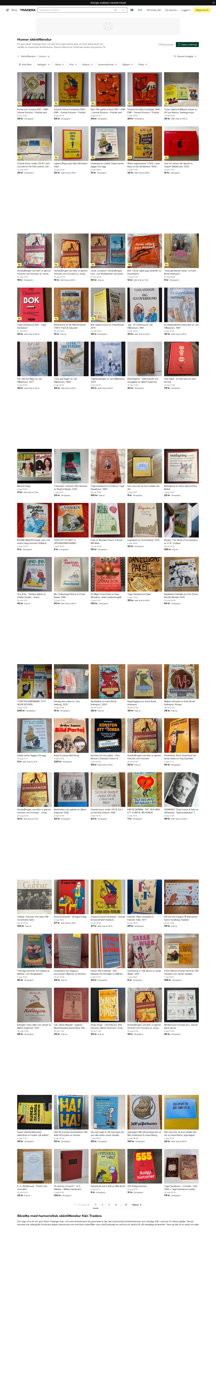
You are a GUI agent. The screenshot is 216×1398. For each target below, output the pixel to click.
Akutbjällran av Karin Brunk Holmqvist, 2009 (103, 703)
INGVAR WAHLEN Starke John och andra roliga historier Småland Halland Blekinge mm (33, 542)
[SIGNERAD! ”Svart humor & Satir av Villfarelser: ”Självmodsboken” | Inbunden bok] (181, 789)
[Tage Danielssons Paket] (144, 574)
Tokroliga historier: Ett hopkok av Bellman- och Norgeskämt (33, 972)
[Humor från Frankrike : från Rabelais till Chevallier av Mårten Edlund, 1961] (108, 951)
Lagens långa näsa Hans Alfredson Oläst (71, 165)
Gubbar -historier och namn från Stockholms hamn (33, 918)
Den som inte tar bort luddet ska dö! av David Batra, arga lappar (180, 1133)
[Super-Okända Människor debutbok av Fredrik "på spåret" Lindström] (34, 1112)
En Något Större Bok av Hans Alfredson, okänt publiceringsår (106, 595)
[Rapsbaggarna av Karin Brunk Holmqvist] (144, 681)
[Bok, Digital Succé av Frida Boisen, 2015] (108, 305)
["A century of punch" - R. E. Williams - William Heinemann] (71, 1166)
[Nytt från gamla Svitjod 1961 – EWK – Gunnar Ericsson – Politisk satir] (108, 89)
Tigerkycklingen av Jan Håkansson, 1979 (108, 380)
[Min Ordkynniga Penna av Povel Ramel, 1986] (71, 574)
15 (126, 1204)
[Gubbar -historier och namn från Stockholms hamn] (34, 897)
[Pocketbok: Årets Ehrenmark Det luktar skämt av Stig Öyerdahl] (181, 735)
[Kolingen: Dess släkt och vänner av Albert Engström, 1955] (34, 1005)
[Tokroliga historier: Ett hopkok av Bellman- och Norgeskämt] (34, 951)
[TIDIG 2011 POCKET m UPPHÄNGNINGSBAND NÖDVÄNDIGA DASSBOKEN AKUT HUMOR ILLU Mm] (71, 520)
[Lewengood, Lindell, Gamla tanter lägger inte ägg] (108, 143)
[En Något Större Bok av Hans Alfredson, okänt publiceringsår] (108, 574)
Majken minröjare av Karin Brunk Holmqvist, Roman (179, 703)
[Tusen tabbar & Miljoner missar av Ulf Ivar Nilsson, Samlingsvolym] (181, 89)
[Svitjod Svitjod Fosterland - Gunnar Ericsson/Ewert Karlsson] (108, 897)
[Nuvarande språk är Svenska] (131, 10)
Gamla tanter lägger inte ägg (31, 755)
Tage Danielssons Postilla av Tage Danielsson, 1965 (107, 487)
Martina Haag (23, 486)
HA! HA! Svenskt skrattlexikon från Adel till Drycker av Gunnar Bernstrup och (71, 1134)
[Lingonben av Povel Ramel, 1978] (144, 520)
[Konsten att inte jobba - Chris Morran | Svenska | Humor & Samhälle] (108, 735)
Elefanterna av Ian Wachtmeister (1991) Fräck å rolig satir (70, 326)
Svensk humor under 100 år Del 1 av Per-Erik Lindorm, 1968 (107, 811)
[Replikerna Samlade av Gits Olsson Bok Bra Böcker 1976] (181, 574)
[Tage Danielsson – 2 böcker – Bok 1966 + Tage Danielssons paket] (181, 1166)
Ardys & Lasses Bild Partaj (66, 755)
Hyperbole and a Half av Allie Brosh (108, 1186)
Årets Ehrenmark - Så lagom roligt (70, 916)
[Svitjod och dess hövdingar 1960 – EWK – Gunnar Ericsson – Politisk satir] (144, 89)
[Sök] (115, 9)
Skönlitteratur (28, 56)
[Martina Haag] (34, 466)
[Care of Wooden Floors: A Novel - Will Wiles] (108, 520)
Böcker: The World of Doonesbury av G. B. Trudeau (181, 541)
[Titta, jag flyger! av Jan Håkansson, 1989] (71, 359)
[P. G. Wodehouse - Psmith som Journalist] (34, 1166)
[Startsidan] (28, 10)
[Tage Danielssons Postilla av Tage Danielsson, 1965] (108, 466)
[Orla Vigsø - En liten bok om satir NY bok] (181, 359)
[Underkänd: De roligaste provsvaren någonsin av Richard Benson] (71, 951)
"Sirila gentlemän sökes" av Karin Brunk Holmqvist (180, 272)
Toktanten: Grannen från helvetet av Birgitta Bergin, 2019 (70, 487)
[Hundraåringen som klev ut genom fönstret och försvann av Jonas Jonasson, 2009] (144, 1005)
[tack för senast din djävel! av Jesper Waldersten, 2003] (181, 143)
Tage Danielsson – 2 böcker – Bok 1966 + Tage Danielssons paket (180, 1187)
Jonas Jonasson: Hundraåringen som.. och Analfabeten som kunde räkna (107, 272)
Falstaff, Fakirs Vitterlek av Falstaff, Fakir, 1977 (140, 918)
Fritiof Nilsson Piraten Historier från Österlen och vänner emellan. (181, 972)
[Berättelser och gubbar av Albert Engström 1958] (71, 789)
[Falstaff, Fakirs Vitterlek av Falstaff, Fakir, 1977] (144, 897)
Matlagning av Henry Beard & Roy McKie (180, 487)
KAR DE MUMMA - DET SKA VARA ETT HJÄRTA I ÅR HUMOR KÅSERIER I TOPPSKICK (143, 811)
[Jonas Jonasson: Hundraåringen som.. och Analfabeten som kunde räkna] (108, 251)
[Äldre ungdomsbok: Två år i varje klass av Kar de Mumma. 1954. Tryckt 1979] (144, 143)
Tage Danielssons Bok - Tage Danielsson (31, 326)
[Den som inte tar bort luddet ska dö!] (144, 466)
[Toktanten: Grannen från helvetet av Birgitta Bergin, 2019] (71, 466)
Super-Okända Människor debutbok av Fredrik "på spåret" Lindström (33, 1134)
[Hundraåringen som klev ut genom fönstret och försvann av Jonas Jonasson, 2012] (34, 251)
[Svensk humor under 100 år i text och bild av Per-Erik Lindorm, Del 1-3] (34, 143)
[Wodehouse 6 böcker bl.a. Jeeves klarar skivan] (181, 1005)
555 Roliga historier (137, 1186)
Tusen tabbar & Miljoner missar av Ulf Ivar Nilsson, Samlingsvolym (180, 111)
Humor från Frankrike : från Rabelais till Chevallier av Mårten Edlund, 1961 (107, 972)
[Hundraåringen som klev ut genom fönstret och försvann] (144, 735)
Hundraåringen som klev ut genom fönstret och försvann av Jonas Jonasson (70, 272)
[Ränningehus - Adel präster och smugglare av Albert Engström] (144, 359)
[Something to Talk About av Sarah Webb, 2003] (144, 951)
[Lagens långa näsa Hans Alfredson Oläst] (71, 143)
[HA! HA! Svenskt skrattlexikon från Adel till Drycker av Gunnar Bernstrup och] (71, 1112)
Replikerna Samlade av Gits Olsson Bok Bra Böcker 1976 (181, 595)
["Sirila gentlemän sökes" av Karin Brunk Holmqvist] (181, 251)
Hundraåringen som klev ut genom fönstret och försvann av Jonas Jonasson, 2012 (34, 272)
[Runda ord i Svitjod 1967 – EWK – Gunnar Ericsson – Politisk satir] (34, 89)
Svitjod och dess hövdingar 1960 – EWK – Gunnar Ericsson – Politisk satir (144, 111)
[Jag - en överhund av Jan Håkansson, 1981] (144, 305)
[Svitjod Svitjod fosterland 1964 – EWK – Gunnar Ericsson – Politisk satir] (71, 89)
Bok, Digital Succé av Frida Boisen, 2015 (108, 326)
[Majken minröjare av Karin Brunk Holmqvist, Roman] (181, 681)
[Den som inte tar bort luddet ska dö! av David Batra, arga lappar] (181, 1112)
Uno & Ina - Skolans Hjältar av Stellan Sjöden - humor (31, 595)
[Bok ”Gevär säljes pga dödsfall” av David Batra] (144, 251)
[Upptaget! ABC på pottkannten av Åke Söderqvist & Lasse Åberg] (144, 1112)
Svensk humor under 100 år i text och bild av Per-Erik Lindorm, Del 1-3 (34, 165)
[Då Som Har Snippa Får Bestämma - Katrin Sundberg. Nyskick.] (181, 897)
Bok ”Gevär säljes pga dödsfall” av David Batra (144, 272)
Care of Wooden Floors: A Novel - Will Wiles (107, 541)
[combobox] (78, 10)
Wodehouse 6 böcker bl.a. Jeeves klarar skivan (181, 1026)
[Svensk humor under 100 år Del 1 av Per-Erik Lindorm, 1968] (108, 789)
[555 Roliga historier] (144, 1166)
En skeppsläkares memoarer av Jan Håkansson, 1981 (181, 326)
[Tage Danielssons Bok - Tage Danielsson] (34, 305)
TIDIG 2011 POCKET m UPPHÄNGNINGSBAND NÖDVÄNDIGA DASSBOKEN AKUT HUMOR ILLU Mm (70, 542)
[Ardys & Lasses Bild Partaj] (71, 735)
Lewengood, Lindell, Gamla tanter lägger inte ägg (107, 165)
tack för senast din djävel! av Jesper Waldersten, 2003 (178, 165)
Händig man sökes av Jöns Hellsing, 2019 (67, 703)
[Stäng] (213, 2)
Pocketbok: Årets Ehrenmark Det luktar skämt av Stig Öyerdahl (180, 757)
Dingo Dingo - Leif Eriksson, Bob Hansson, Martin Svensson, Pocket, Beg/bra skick (108, 1026)
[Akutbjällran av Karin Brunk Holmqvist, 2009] (108, 681)
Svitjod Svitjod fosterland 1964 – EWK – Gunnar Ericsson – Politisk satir (70, 111)
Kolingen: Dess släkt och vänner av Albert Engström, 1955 (34, 1026)
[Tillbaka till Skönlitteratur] (18, 56)
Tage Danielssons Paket (139, 594)
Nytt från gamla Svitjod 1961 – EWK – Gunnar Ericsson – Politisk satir (108, 111)
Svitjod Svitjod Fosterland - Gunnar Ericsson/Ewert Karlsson (108, 918)
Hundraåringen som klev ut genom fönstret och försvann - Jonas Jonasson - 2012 (34, 811)
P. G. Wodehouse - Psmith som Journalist (32, 1187)
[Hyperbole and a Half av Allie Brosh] (108, 1166)
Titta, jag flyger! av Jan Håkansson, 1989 (65, 380)
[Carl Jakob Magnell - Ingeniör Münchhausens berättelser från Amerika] (71, 1005)
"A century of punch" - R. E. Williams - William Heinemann (67, 1187)
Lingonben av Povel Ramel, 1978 (143, 540)
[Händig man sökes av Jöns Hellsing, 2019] (71, 681)
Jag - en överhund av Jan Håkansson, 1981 (140, 326)
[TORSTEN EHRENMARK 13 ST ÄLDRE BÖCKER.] (34, 681)
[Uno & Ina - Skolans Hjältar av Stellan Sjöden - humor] (34, 574)
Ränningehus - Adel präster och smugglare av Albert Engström (142, 380)
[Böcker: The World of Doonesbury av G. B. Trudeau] (181, 520)
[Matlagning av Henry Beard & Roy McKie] (181, 466)
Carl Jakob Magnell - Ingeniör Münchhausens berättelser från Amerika (69, 1026)
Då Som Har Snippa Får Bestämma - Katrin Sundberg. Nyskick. (181, 918)
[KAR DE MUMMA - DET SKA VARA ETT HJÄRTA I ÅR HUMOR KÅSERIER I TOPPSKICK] (144, 789)
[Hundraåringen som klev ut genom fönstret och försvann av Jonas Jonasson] (71, 251)
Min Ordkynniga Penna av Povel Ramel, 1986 (69, 595)
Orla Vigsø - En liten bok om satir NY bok (180, 380)
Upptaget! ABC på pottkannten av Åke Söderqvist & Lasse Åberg (144, 1133)
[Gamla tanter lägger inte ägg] (34, 735)
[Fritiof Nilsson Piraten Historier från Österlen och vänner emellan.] (181, 951)
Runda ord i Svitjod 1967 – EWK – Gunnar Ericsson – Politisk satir (33, 111)
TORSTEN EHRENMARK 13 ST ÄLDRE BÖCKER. (31, 703)
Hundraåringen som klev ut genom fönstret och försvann (144, 757)
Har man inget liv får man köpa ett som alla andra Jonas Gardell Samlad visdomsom (107, 1134)
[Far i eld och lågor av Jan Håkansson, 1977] (34, 359)
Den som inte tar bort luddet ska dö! (143, 487)
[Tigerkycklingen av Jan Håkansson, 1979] (108, 359)
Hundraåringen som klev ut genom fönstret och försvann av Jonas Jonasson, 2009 (144, 1026)
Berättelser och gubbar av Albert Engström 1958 (70, 811)
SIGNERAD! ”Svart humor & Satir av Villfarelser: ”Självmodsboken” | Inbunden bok (181, 811)
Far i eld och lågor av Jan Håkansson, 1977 (29, 380)
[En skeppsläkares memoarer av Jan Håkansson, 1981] (181, 305)
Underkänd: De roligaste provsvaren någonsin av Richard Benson (69, 972)
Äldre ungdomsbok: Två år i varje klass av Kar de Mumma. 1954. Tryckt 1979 (143, 165)
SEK (140, 10)
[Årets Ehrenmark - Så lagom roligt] (71, 897)
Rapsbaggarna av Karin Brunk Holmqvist (141, 703)
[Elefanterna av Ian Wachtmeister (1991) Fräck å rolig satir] (71, 305)
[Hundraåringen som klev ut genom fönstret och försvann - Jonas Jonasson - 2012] (34, 789)
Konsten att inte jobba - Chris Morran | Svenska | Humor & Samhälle (105, 757)
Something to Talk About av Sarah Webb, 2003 (144, 972)
